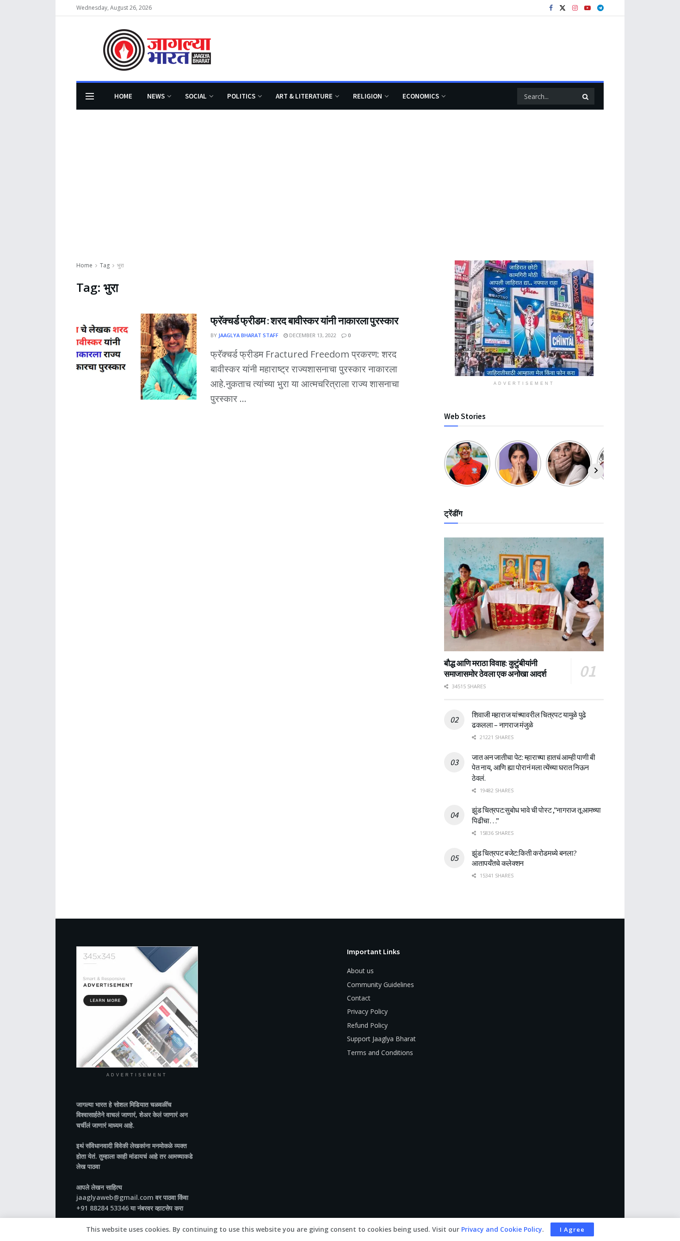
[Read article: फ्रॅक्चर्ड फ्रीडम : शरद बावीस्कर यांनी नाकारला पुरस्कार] (136, 357)
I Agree (572, 1229)
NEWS (156, 96)
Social (196, 96)
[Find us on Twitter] (562, 8)
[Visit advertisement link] (524, 318)
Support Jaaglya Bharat (381, 1038)
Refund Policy (367, 1025)
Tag (105, 265)
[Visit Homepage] (143, 49)
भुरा (120, 265)
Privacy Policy (367, 1011)
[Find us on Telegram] (600, 8)
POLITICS (241, 96)
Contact (359, 998)
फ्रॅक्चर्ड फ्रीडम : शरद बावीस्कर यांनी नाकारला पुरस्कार (304, 320)
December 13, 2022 (312, 335)
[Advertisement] (340, 191)
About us (360, 970)
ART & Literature (304, 96)
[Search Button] (586, 96)
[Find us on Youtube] (587, 8)
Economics (420, 96)
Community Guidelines (380, 984)
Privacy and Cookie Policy (501, 1229)
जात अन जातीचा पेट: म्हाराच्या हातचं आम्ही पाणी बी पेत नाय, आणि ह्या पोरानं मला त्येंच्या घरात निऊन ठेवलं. (533, 768)
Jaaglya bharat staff (248, 335)
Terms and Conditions (380, 1052)
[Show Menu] (90, 96)
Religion (367, 96)
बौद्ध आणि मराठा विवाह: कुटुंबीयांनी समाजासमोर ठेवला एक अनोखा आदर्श (495, 668)
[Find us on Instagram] (575, 8)
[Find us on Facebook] (551, 8)
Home (123, 96)
